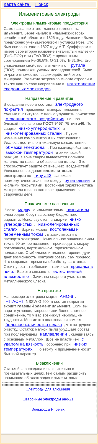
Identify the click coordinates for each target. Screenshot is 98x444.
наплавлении (53, 334)
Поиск (41, 4)
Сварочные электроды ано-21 (48, 399)
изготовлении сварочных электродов (49, 86)
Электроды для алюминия (48, 389)
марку (24, 209)
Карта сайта (17, 4)
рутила (78, 65)
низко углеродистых (39, 128)
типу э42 (43, 175)
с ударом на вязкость (44, 341)
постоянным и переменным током (41, 232)
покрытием (78, 209)
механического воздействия (34, 118)
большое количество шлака (33, 324)
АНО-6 (66, 296)
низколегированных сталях (41, 227)
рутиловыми (77, 180)
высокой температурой (29, 152)
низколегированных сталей (33, 133)
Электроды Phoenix (47, 409)
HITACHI (14, 301)
